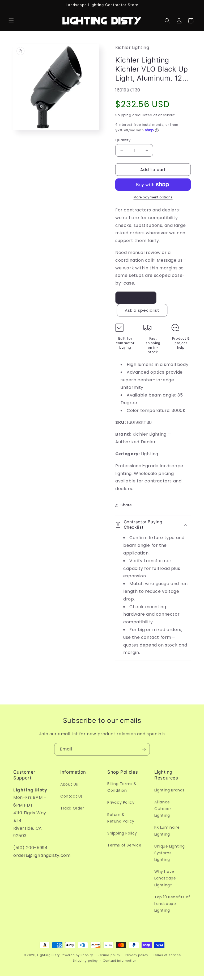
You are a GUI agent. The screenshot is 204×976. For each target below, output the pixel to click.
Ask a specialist (142, 310)
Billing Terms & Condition (122, 787)
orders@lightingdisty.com (41, 855)
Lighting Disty (48, 955)
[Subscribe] (144, 749)
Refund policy (109, 955)
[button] (11, 21)
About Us (69, 784)
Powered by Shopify (77, 955)
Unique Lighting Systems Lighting (169, 853)
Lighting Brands (169, 790)
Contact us (135, 298)
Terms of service (167, 955)
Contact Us (71, 796)
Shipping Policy (122, 833)
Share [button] (126, 505)
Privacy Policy (120, 802)
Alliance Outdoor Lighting (162, 808)
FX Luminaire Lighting (167, 831)
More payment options (153, 197)
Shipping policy (85, 960)
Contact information (120, 960)
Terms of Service (124, 845)
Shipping (123, 115)
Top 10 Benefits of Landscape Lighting (172, 903)
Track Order (72, 808)
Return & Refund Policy (120, 818)
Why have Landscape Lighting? (165, 878)
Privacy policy (136, 955)
